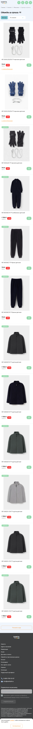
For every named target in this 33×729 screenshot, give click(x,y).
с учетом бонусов (7, 69)
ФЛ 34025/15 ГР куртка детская (11, 362)
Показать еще (16, 628)
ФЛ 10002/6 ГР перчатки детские (12, 163)
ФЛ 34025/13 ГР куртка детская (11, 462)
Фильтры (4, 17)
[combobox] (10, 18)
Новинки (3, 667)
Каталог (9, 7)
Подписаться (8, 701)
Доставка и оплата (6, 654)
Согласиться (17, 726)
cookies (12, 720)
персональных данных (10, 697)
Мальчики (16, 7)
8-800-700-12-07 (9, 678)
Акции (2, 652)
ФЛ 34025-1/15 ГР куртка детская (12, 561)
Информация (4, 649)
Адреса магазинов (6, 646)
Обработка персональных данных (10, 657)
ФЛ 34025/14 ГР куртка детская (11, 412)
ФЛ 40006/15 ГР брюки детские (11, 312)
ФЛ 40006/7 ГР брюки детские (11, 262)
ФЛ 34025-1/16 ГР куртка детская (12, 511)
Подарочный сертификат (7, 672)
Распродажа (4, 662)
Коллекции (4, 670)
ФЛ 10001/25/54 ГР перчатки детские (13, 111)
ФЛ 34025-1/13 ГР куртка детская (12, 611)
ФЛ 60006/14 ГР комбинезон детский (13, 212)
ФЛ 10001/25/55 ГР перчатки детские (13, 59)
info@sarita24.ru (9, 681)
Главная (3, 7)
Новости (3, 644)
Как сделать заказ (6, 665)
